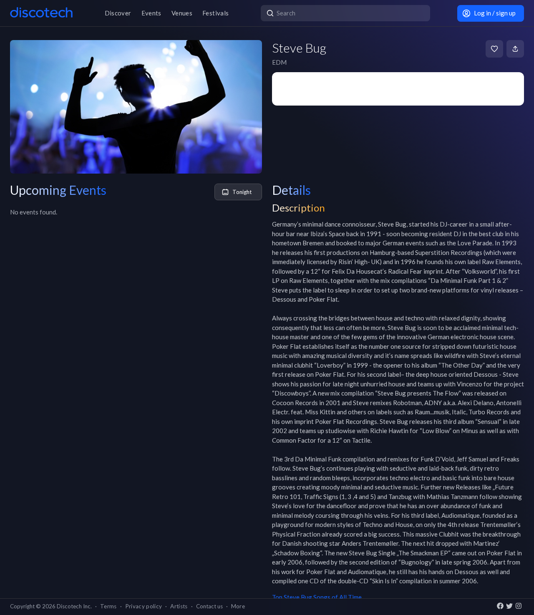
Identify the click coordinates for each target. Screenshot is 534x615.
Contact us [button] (209, 606)
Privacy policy (143, 606)
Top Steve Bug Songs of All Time (317, 597)
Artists (178, 606)
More (238, 606)
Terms (108, 606)
